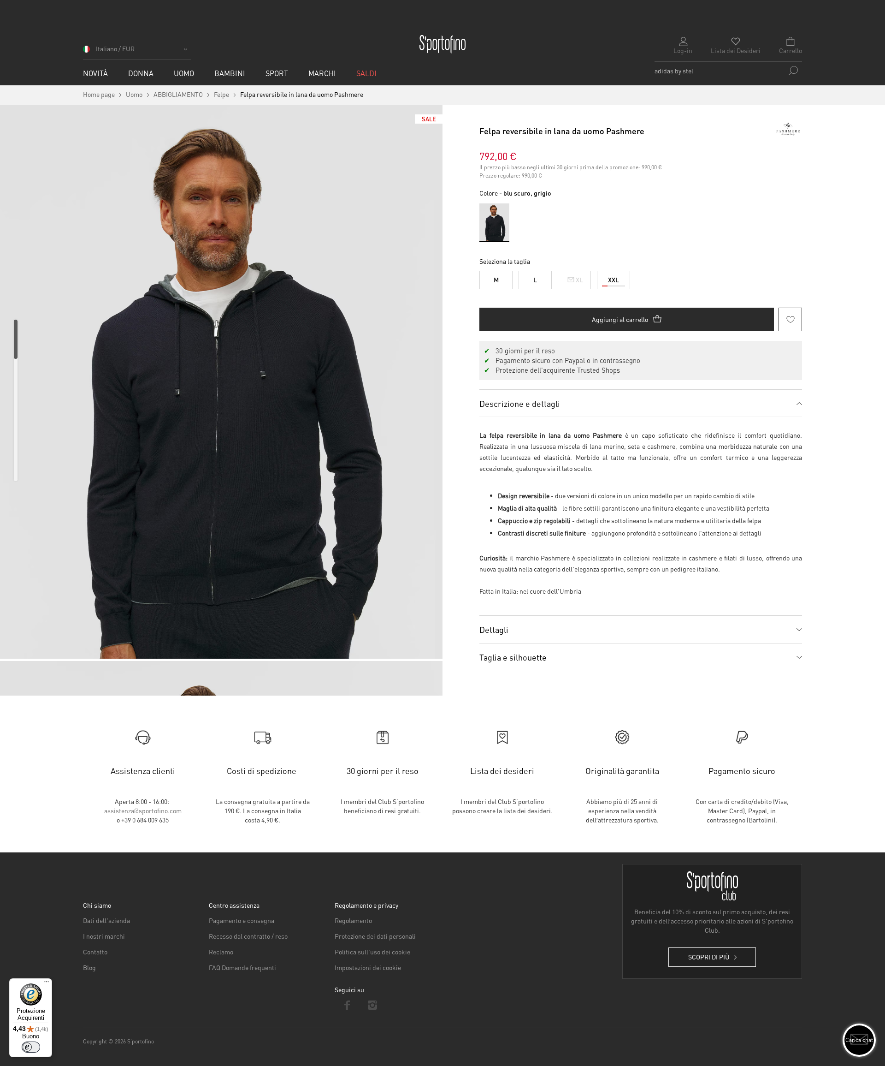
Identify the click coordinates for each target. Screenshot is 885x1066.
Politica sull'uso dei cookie (372, 951)
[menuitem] (95, 73)
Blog (89, 967)
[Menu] (46, 983)
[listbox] (640, 277)
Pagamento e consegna (241, 920)
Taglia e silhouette (513, 657)
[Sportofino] (442, 44)
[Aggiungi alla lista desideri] (790, 319)
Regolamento (353, 920)
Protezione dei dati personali (375, 936)
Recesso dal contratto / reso (248, 936)
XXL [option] (613, 279)
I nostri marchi (104, 936)
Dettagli (493, 629)
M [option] (496, 279)
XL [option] (579, 279)
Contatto (95, 951)
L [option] (535, 279)
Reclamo (221, 951)
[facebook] (347, 1005)
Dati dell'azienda (106, 920)
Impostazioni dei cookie (368, 967)
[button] (137, 52)
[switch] (31, 1047)
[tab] (640, 403)
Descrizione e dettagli (519, 403)
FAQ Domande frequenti (242, 967)
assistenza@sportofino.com (143, 810)
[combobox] (728, 70)
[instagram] (372, 1005)
